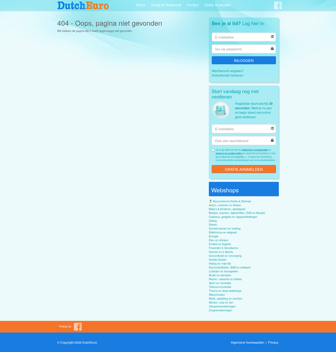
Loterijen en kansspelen (223, 271)
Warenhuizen (217, 295)
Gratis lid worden (218, 4)
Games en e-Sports (221, 252)
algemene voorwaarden (255, 149)
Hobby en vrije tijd (220, 263)
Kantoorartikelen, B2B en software (230, 267)
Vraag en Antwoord (166, 4)
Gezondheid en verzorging (225, 256)
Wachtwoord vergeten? (227, 71)
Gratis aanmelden (244, 169)
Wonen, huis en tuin (221, 302)
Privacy (273, 342)
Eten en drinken (218, 240)
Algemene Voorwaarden (247, 342)
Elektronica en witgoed (223, 232)
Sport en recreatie (220, 283)
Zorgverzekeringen (220, 310)
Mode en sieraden (220, 275)
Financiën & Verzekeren (223, 248)
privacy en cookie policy (229, 153)
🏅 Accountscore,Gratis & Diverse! (230, 201)
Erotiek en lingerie (220, 244)
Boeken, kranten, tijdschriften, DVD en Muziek (237, 213)
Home (140, 4)
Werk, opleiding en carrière (225, 298)
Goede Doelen (218, 259)
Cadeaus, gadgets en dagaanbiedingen (233, 217)
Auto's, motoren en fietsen (225, 205)
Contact (193, 4)
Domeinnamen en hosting (225, 228)
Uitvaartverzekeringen (222, 306)
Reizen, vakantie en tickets (225, 279)
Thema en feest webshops (225, 291)
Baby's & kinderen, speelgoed (227, 209)
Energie (213, 236)
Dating (213, 221)
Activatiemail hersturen (227, 75)
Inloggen (244, 60)
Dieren (213, 224)
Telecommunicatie (220, 287)
